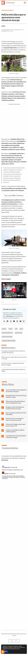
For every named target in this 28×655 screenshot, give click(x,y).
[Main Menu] (25, 3)
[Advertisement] (14, 121)
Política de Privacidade (6, 633)
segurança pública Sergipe (8, 340)
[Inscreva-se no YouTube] (14, 321)
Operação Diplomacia (7, 332)
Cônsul (10, 328)
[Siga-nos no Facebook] (7, 321)
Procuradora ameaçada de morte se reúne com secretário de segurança (13, 351)
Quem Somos (24, 633)
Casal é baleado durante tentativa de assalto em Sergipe (13, 370)
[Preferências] (3, 652)
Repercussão (10, 3)
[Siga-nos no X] (4, 321)
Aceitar (5, 651)
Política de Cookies (16, 633)
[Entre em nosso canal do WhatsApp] (23, 321)
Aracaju (4, 328)
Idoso (21, 328)
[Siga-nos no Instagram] (10, 321)
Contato (14, 635)
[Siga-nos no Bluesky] (20, 321)
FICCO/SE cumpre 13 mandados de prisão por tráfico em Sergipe (12, 364)
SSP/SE (3, 26)
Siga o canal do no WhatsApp (13, 195)
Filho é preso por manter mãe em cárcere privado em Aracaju (13, 357)
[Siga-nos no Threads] (17, 321)
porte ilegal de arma (7, 336)
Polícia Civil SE (18, 332)
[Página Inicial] (3, 3)
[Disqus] (14, 483)
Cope (16, 328)
